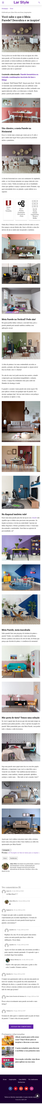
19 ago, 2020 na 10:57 (19, 1011)
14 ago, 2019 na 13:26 (33, 996)
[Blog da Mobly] (21, 1)
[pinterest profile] (16, 1088)
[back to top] (37, 1095)
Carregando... (6, 850)
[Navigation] (2, 2)
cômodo (34, 518)
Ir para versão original (31, 1097)
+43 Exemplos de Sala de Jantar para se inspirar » (24, 853)
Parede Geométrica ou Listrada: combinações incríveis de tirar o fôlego (20, 77)
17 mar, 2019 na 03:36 (23, 944)
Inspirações (27, 12)
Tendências (13, 858)
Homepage (5, 8)
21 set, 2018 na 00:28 (18, 891)
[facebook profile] (10, 1088)
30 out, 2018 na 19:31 (19, 910)
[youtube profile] (26, 1088)
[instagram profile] (32, 1088)
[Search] (38, 2)
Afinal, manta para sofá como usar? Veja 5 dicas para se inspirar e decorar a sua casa (27, 1039)
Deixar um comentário (21, 1027)
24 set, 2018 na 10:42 (24, 901)
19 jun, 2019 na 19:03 (19, 974)
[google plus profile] (21, 1088)
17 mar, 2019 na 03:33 (23, 929)
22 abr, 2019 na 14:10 (27, 959)
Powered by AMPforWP (21, 1099)
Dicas (11, 8)
